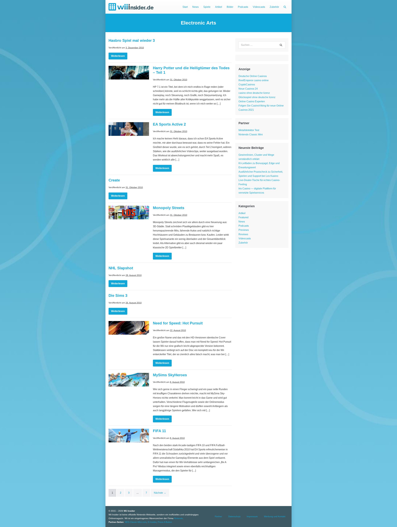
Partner (218, 516)
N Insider (152, 522)
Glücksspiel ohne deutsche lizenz (257, 97)
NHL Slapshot (121, 268)
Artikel (218, 7)
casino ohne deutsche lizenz (254, 93)
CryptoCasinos (247, 84)
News (195, 7)
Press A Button (165, 522)
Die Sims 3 (118, 295)
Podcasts (243, 7)
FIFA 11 (159, 431)
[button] (284, 7)
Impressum (252, 516)
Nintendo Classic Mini (251, 134)
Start (185, 7)
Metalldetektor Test (249, 130)
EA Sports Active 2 (169, 124)
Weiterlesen (119, 57)
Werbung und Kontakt (274, 516)
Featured (243, 217)
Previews (244, 230)
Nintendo (178, 518)
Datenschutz (234, 516)
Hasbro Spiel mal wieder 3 (132, 40)
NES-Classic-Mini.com (136, 522)
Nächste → (160, 492)
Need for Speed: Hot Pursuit (178, 323)
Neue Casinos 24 (248, 88)
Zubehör (274, 7)
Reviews (243, 234)
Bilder (230, 7)
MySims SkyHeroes (170, 375)
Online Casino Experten (252, 101)
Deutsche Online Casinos (253, 76)
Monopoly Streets (168, 208)
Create (114, 180)
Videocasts (259, 7)
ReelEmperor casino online (254, 80)
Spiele (206, 7)
